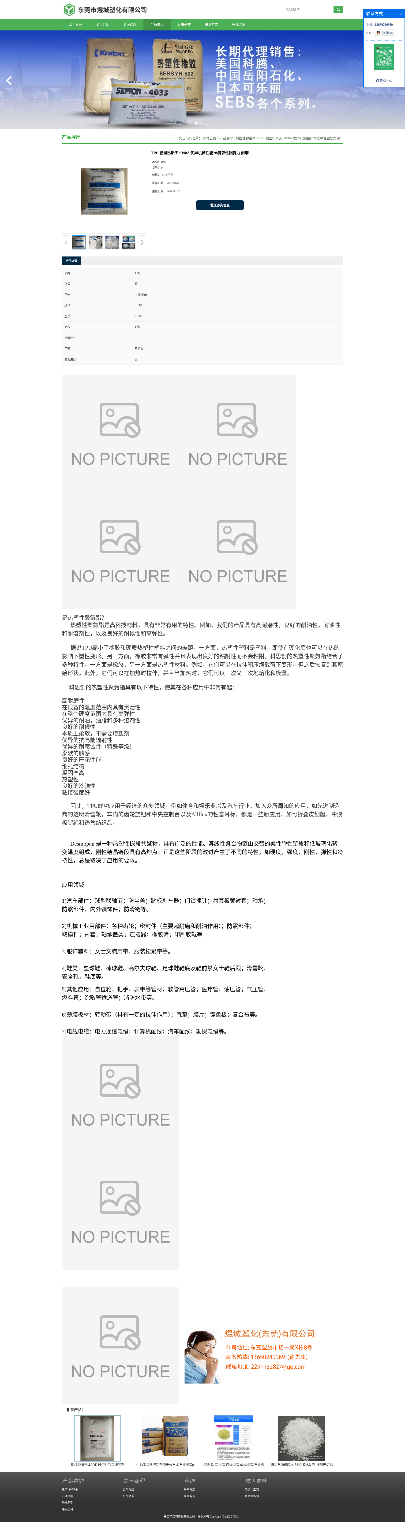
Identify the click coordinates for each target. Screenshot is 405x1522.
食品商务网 (252, 1496)
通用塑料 (67, 1509)
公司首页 (75, 24)
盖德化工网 (252, 1489)
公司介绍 (102, 24)
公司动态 (129, 24)
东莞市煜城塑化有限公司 (179, 1516)
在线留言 (238, 24)
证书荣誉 (184, 24)
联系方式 (211, 24)
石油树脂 (67, 1496)
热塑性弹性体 (245, 138)
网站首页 (209, 138)
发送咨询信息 (220, 205)
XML (236, 1516)
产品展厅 (157, 24)
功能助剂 (67, 1502)
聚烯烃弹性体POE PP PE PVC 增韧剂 (97, 1464)
